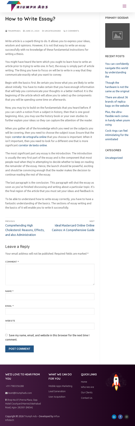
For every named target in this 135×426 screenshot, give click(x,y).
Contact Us (86, 398)
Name (9, 291)
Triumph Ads (30, 416)
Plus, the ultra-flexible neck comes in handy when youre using (117, 118)
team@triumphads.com (20, 393)
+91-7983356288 (14, 386)
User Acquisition (57, 396)
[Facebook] (120, 416)
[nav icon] (124, 6)
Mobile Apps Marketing (60, 386)
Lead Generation (57, 391)
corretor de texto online (32, 145)
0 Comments (72, 31)
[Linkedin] (114, 416)
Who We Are (87, 387)
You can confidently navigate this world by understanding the (117, 70)
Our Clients (87, 392)
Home (84, 381)
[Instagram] (126, 416)
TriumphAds (13, 31)
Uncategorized (52, 31)
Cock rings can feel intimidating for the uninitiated (116, 135)
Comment (12, 261)
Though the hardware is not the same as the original (117, 87)
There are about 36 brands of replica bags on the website (117, 101)
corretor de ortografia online (29, 136)
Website (10, 320)
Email (9, 306)
